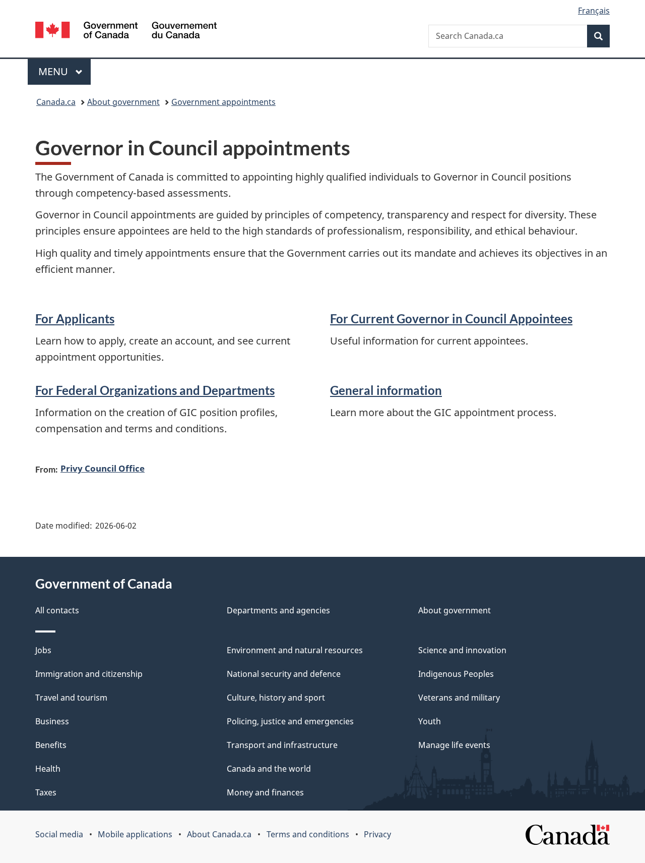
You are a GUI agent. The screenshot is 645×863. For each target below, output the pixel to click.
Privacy (377, 834)
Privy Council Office (102, 468)
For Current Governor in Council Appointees (451, 318)
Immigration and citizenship (89, 673)
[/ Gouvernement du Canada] (126, 31)
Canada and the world (269, 768)
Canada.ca (56, 101)
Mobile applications (135, 834)
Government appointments (223, 101)
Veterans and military (459, 697)
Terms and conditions (308, 834)
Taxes (45, 792)
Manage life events (454, 745)
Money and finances (265, 792)
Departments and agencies (278, 610)
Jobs (43, 650)
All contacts (57, 610)
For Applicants (74, 318)
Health (47, 768)
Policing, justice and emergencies (290, 721)
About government (123, 101)
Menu (54, 71)
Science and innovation (462, 650)
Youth (429, 721)
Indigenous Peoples (456, 673)
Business (52, 721)
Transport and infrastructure (282, 745)
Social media (59, 834)
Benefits (51, 745)
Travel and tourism (71, 697)
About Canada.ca (219, 834)
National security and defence (284, 673)
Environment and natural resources (295, 650)
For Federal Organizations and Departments (155, 390)
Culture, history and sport (276, 697)
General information (386, 390)
